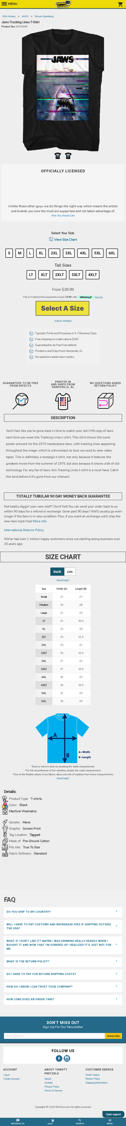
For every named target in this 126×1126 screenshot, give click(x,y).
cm (70, 571)
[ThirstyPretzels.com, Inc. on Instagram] (67, 1058)
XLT (44, 274)
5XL (97, 253)
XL (41, 253)
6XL (112, 253)
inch (57, 571)
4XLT (92, 274)
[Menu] (4, 4)
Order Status (92, 1075)
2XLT (59, 274)
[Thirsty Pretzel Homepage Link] (63, 6)
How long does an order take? (30, 999)
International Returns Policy (24, 530)
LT (31, 274)
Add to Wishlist (63, 321)
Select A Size (62, 308)
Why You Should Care (63, 215)
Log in (6, 1075)
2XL (54, 253)
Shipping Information (96, 1083)
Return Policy (92, 1079)
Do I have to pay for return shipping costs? (41, 974)
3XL (68, 253)
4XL (83, 253)
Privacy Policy (51, 1086)
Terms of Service (53, 1090)
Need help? (63, 580)
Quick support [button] (113, 1114)
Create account (11, 1079)
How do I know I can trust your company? (40, 986)
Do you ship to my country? (29, 911)
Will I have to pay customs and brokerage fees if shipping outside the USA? (59, 926)
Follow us (63, 1051)
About (47, 1079)
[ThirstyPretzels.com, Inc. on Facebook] (59, 1058)
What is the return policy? (28, 961)
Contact (48, 1083)
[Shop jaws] (63, 202)
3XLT (76, 274)
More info (39, 521)
